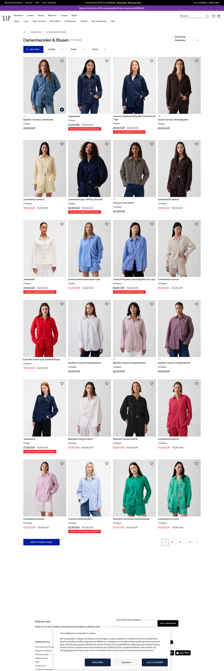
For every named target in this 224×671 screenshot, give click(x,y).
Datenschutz (40, 666)
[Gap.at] (6, 18)
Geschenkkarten (99, 21)
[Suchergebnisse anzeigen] (207, 16)
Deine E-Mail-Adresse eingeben (128, 620)
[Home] (24, 32)
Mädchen (52, 15)
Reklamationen (41, 658)
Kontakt (28, 3)
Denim (17, 21)
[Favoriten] (213, 16)
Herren (41, 15)
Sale (113, 21)
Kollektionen (70, 21)
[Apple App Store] (183, 652)
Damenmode (36, 32)
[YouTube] (170, 642)
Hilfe (37, 3)
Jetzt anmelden (200, 3)
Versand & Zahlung (43, 651)
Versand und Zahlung (13, 3)
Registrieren (122, 3)
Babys (74, 15)
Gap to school (39, 21)
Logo (26, 21)
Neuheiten (18, 15)
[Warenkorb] (218, 16)
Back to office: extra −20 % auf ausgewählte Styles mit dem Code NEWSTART (112, 8)
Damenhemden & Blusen (56, 32)
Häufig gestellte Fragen (45, 647)
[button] (197, 542)
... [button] (185, 542)
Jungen (64, 15)
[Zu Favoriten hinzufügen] (62, 61)
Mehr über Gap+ (135, 3)
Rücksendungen (42, 654)
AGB (37, 662)
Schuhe (83, 21)
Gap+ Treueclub (49, 3)
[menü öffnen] (24, 15)
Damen (30, 15)
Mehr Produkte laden (41, 542)
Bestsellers (55, 21)
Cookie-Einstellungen (44, 669)
